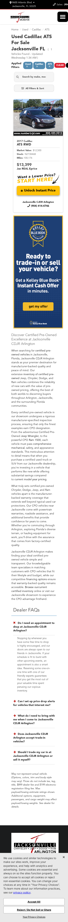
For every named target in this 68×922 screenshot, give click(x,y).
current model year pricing (30, 479)
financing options (36, 579)
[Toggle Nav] (62, 17)
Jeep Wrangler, (30, 436)
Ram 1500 (35, 440)
